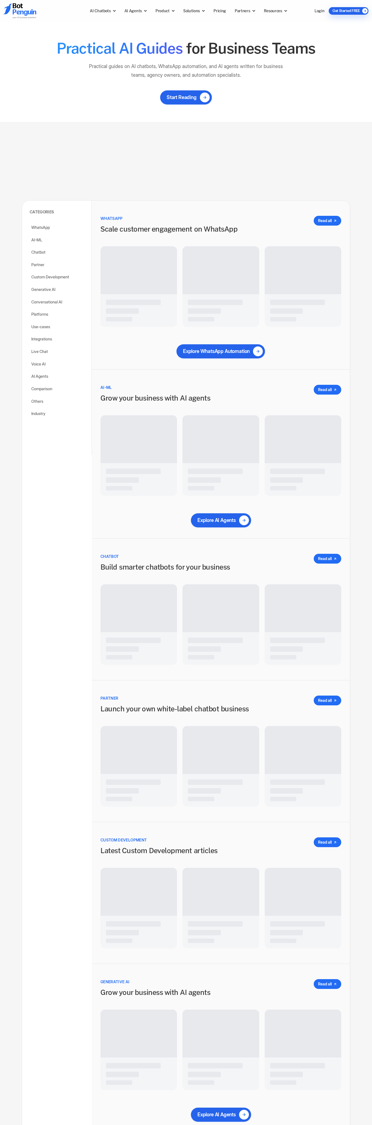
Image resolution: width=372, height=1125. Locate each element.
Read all (325, 216)
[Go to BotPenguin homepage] (33, 10)
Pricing (220, 11)
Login (319, 11)
